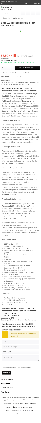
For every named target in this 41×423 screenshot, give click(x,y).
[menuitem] (5, 13)
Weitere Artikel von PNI (11, 315)
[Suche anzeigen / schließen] (23, 13)
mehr (27, 84)
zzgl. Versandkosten (12, 60)
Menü (7, 13)
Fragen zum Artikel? (10, 313)
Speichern (6, 373)
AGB (32, 410)
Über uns (16, 407)
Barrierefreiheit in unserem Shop (13, 404)
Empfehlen (25, 72)
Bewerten (13, 72)
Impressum (25, 410)
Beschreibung (5, 80)
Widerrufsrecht (20, 414)
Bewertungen (5, 318)
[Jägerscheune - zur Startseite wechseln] (10, 8)
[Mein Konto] (33, 13)
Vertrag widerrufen (30, 404)
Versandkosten (32, 397)
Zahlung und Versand (27, 407)
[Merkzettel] (28, 13)
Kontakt (8, 407)
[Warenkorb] (38, 13)
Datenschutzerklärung (13, 410)
